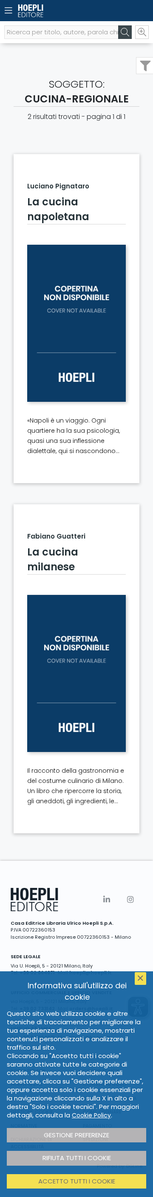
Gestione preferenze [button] (76, 1135)
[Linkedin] (106, 899)
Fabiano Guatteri (56, 536)
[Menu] (8, 11)
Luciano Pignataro (58, 186)
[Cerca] (125, 32)
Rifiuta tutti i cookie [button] (76, 1157)
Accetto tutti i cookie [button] (76, 1181)
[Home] (61, 10)
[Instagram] (130, 899)
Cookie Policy (91, 1115)
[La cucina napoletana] (76, 323)
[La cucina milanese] (76, 673)
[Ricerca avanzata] (142, 32)
